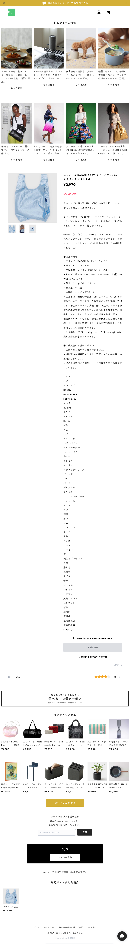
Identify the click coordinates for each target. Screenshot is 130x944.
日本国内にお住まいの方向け (92, 657)
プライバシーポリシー (44, 927)
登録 (85, 832)
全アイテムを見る (65, 803)
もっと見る (16, 88)
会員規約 (92, 927)
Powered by (61, 938)
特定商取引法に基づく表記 (71, 927)
